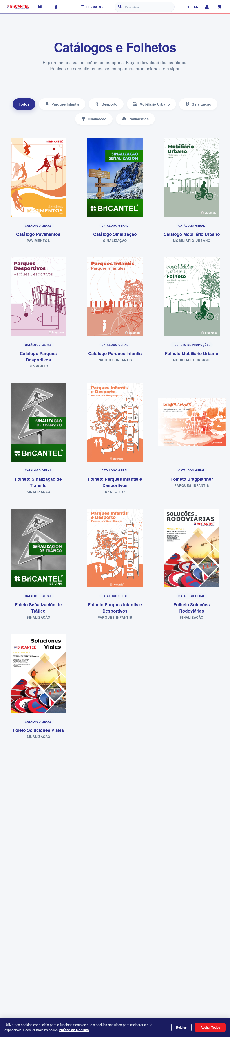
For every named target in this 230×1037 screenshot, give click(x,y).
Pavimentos (138, 119)
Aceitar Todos (210, 1027)
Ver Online (41, 175)
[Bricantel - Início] (18, 7)
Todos (24, 104)
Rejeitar (181, 1027)
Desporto (109, 104)
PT (188, 7)
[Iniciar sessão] (207, 7)
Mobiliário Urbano (154, 104)
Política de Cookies (74, 1029)
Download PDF (41, 189)
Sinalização (201, 104)
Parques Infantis (65, 104)
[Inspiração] (56, 7)
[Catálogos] (39, 7)
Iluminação (97, 119)
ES (196, 7)
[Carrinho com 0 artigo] (219, 7)
